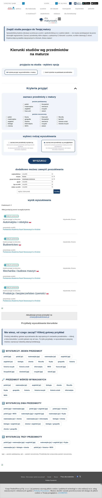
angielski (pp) (65, 356)
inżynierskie (79, 9)
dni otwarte (54, 9)
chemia (10, 126)
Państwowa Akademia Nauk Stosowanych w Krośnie (21, 229)
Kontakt (49, 476)
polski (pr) (19, 356)
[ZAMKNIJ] (62, 493)
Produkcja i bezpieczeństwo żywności (24, 293)
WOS (26, 126)
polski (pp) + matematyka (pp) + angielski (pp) (19, 442)
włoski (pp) (51, 372)
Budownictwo (11, 244)
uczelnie (43, 9)
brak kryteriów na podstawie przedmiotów (58, 72)
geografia (28, 119)
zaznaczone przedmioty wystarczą (20, 146)
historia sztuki (63, 121)
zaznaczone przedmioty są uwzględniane (58, 146)
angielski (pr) (8, 361)
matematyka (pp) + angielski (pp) (32, 414)
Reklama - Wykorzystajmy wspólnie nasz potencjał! (33, 476)
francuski (28, 111)
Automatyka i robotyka (16, 222)
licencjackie (67, 9)
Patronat (56, 476)
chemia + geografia (10, 429)
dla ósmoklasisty (70, 14)
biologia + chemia (59, 419)
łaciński (61, 119)
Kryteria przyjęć (37, 88)
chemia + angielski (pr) (33, 424)
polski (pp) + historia (60, 409)
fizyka (27, 117)
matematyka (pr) (50, 356)
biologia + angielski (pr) (12, 424)
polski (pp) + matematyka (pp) (14, 409)
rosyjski (44, 109)
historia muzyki (64, 123)
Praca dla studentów (67, 477)
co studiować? (31, 14)
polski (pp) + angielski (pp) (38, 409)
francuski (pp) (61, 367)
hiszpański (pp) (9, 372)
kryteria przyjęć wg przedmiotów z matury (22, 72)
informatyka (28, 123)
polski (27, 104)
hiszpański (45, 104)
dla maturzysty (31, 9)
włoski (44, 111)
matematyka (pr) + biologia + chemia (16, 447)
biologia (10, 123)
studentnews (44, 14)
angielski (27, 109)
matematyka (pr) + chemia (13, 419)
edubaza (57, 14)
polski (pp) (7, 356)
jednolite (91, 9)
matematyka (29, 106)
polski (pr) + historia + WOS (43, 447)
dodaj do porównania (12, 216)
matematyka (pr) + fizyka (57, 414)
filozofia (61, 117)
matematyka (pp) (34, 356)
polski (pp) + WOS (10, 414)
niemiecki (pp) (24, 372)
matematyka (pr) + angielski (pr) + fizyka (54, 442)
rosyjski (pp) (38, 372)
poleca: (18, 9)
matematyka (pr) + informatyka (37, 419)
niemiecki (45, 106)
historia (27, 121)
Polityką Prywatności (41, 491)
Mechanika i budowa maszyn (19, 270)
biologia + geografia (53, 424)
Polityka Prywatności (51, 480)
